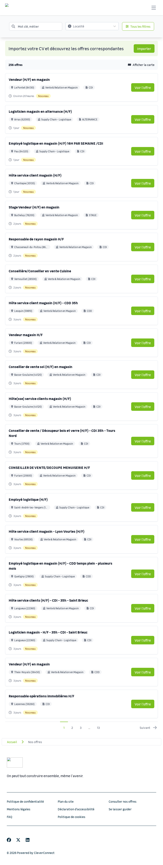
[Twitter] (18, 840)
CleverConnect (44, 853)
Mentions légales (18, 809)
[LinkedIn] (27, 840)
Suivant (145, 727)
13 (98, 727)
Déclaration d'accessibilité (76, 809)
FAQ (9, 817)
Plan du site (66, 801)
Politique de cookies (71, 817)
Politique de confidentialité (25, 801)
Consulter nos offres (122, 801)
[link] (142, 87)
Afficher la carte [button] (144, 64)
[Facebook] (9, 840)
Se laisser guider (120, 809)
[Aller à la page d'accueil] (11, 7)
